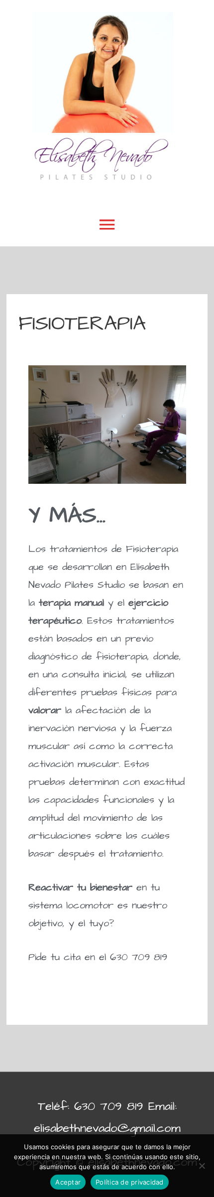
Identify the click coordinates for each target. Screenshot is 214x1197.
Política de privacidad (130, 1182)
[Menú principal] (107, 225)
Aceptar (68, 1182)
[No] (202, 1166)
